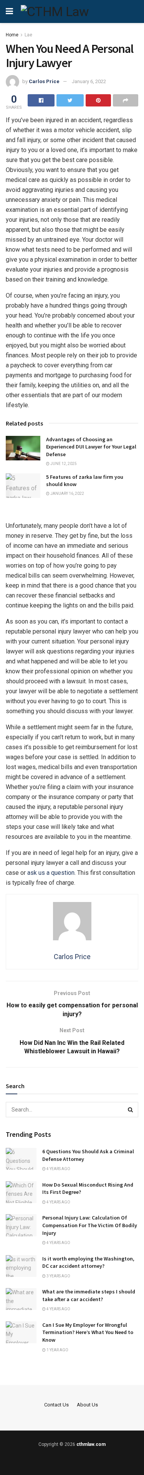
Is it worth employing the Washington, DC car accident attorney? (88, 1262)
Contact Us (56, 1405)
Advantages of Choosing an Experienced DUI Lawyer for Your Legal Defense (91, 447)
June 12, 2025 (63, 464)
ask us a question (50, 872)
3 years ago (58, 1276)
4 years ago (58, 1169)
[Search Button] (130, 1109)
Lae (28, 35)
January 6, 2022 (89, 81)
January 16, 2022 (67, 493)
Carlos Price (44, 81)
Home (12, 35)
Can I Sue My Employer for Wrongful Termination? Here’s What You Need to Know (87, 1332)
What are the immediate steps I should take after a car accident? (88, 1295)
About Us (87, 1405)
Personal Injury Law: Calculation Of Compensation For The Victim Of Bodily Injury (89, 1225)
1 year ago (57, 1350)
